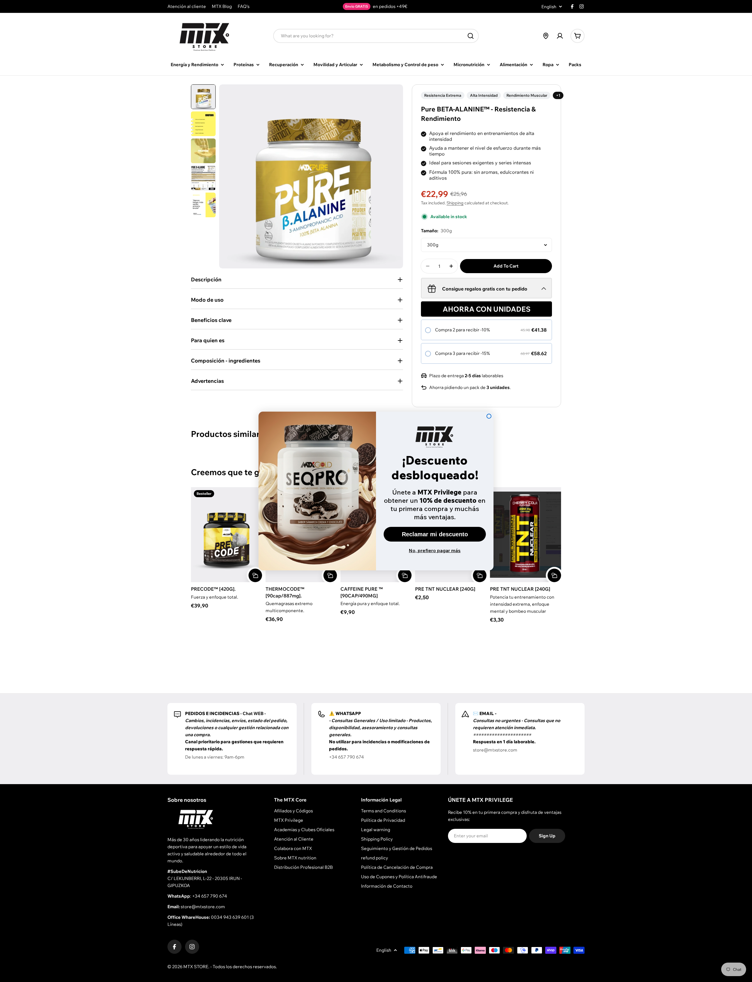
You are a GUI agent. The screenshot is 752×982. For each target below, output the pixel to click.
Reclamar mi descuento (435, 534)
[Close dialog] (489, 416)
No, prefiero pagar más (435, 550)
